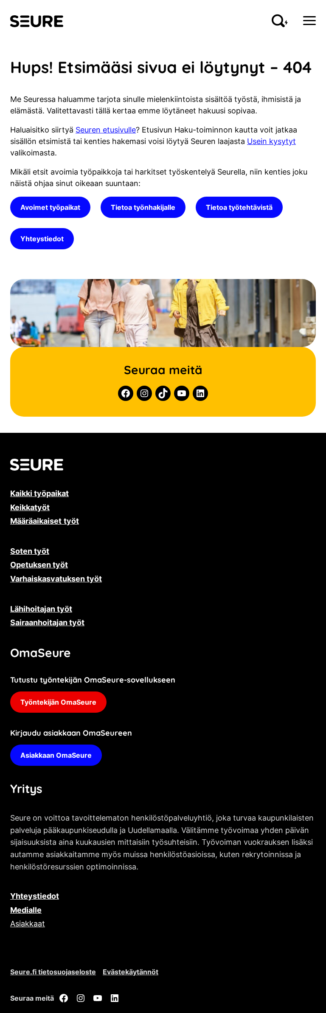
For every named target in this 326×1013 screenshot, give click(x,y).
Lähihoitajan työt (41, 608)
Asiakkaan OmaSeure (56, 755)
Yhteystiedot (42, 238)
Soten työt (29, 551)
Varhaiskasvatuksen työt (56, 578)
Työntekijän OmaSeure (58, 702)
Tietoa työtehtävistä (239, 207)
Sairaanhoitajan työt (47, 622)
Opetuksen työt (39, 564)
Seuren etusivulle (106, 129)
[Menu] (309, 21)
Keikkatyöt (30, 507)
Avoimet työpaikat (50, 207)
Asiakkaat (27, 923)
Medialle (26, 910)
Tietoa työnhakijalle (143, 207)
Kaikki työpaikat (39, 493)
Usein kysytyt (271, 141)
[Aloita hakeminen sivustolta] (279, 21)
